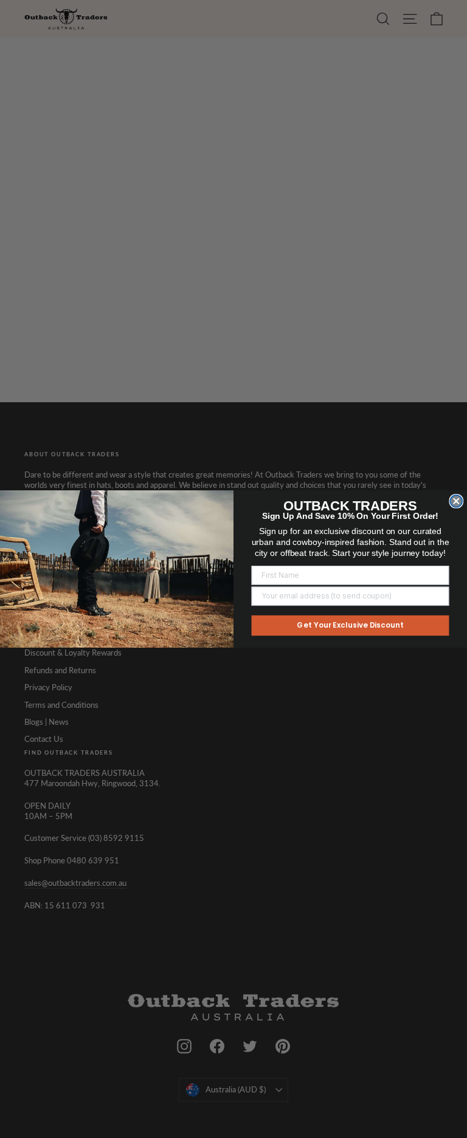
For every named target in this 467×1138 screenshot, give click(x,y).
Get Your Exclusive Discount (350, 625)
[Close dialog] (456, 501)
